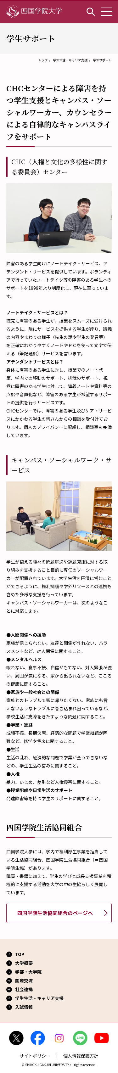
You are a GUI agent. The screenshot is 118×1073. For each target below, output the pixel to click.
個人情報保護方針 (80, 1055)
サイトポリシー (35, 1055)
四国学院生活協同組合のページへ (55, 913)
